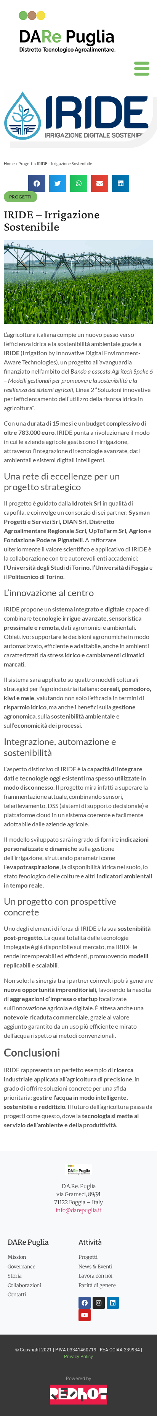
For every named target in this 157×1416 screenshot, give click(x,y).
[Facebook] (84, 1303)
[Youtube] (84, 1315)
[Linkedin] (113, 1303)
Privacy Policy (78, 1356)
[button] (36, 183)
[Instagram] (99, 1303)
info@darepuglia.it (78, 1210)
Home (9, 163)
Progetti (26, 163)
